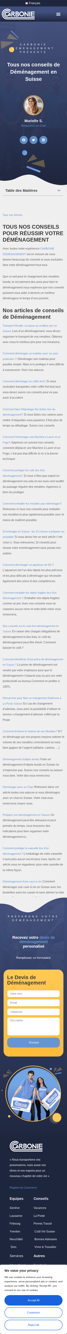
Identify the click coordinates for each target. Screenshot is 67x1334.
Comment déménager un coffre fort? (24, 381)
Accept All (33, 1300)
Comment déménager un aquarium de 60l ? (28, 564)
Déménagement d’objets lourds (21, 759)
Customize (33, 1312)
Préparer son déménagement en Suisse (26, 814)
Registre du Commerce (23, 1187)
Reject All (33, 1324)
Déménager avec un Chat (18, 786)
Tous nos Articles (13, 214)
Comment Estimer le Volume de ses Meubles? (30, 731)
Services (16, 1256)
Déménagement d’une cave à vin (22, 881)
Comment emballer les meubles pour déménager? (32, 503)
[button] (58, 14)
